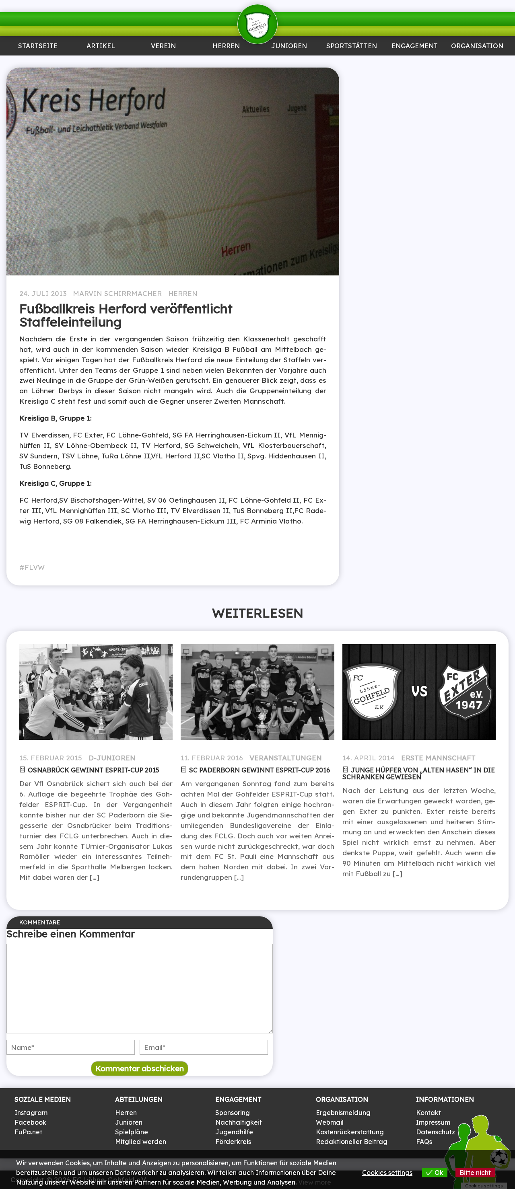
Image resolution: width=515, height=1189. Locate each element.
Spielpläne (131, 1132)
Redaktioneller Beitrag (351, 1142)
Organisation (477, 46)
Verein (163, 46)
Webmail (330, 1122)
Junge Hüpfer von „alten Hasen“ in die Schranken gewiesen (418, 773)
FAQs (424, 1142)
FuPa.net (28, 1132)
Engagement (414, 46)
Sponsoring (414, 63)
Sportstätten (351, 46)
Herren (226, 46)
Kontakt (428, 1113)
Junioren (101, 63)
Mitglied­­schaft (163, 66)
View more (314, 1182)
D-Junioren (112, 758)
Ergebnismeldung (343, 1113)
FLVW (35, 567)
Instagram (30, 1113)
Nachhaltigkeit (238, 1122)
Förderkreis (233, 1142)
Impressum (433, 1122)
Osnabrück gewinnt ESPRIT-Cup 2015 (93, 770)
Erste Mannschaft (438, 758)
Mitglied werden (140, 1142)
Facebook (30, 1122)
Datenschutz (435, 1132)
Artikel (100, 46)
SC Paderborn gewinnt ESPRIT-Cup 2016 (259, 770)
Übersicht (226, 63)
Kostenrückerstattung (350, 1132)
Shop (477, 63)
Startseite (38, 46)
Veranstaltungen (285, 758)
